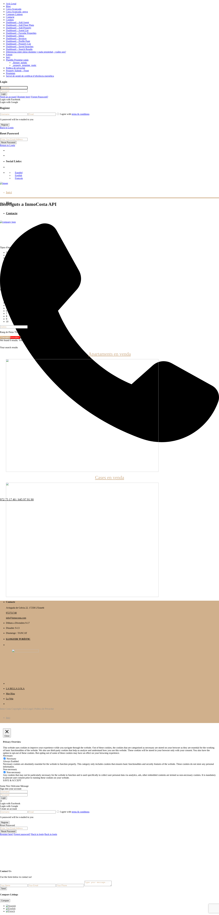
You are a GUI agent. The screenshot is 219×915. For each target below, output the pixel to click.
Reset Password (8, 142)
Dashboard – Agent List (17, 30)
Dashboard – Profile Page (18, 41)
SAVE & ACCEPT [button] (12, 780)
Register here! (6, 834)
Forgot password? (22, 834)
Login (3, 94)
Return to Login (7, 145)
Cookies (10, 19)
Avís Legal (11, 3)
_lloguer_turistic (19, 62)
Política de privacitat (15, 68)
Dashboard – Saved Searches (19, 46)
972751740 (11, 613)
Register (4, 125)
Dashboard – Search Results (19, 49)
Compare (5, 901)
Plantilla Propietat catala (17, 60)
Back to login (37, 834)
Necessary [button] (8, 755)
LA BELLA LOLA (15, 688)
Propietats (10, 73)
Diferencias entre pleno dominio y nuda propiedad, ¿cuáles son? (36, 52)
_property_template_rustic (24, 65)
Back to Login (7, 127)
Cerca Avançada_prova (17, 11)
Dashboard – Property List (18, 44)
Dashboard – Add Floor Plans (20, 25)
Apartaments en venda (109, 354)
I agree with (74, 114)
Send (3, 888)
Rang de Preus (7, 332)
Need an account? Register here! (15, 97)
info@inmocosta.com (16, 618)
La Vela (9, 698)
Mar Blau (10, 693)
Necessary (11, 758)
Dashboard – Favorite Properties (21, 33)
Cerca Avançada (13, 9)
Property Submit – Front (17, 70)
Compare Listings (14, 14)
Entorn (9, 54)
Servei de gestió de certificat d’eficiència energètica (30, 76)
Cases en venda (109, 477)
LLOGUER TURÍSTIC (18, 639)
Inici (8, 57)
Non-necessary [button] (10, 769)
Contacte (10, 17)
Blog (8, 6)
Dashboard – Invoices (16, 38)
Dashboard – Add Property (18, 27)
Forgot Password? (39, 97)
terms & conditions (80, 114)
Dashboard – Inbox (15, 36)
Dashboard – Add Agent (17, 22)
